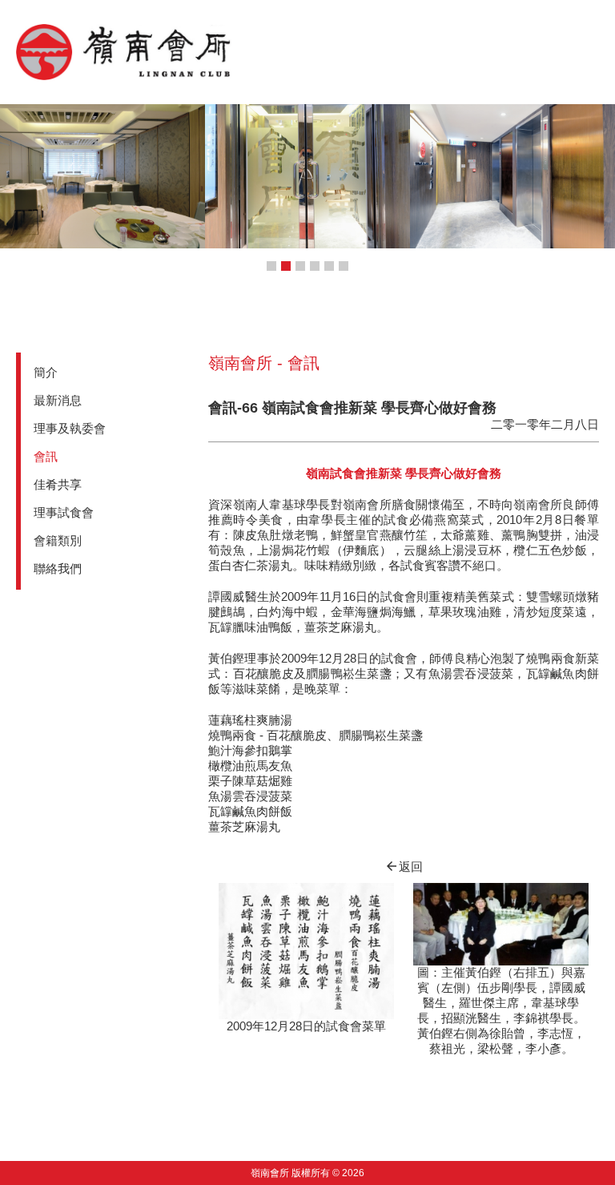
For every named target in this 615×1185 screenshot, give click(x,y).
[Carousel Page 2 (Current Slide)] (286, 266)
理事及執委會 (70, 428)
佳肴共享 (58, 484)
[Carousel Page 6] (343, 266)
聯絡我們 (58, 568)
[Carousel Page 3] (300, 266)
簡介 (46, 372)
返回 (403, 866)
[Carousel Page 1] (271, 266)
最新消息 (58, 400)
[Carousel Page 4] (315, 266)
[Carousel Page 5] (329, 266)
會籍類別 (58, 540)
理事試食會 (64, 512)
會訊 (46, 456)
